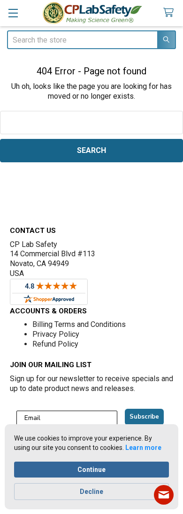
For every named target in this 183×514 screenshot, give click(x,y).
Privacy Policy (55, 334)
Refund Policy (55, 344)
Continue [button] (91, 469)
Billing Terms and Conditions (79, 324)
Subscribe (144, 417)
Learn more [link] (143, 447)
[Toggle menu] (13, 13)
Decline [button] (91, 491)
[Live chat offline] (164, 495)
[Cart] (170, 12)
